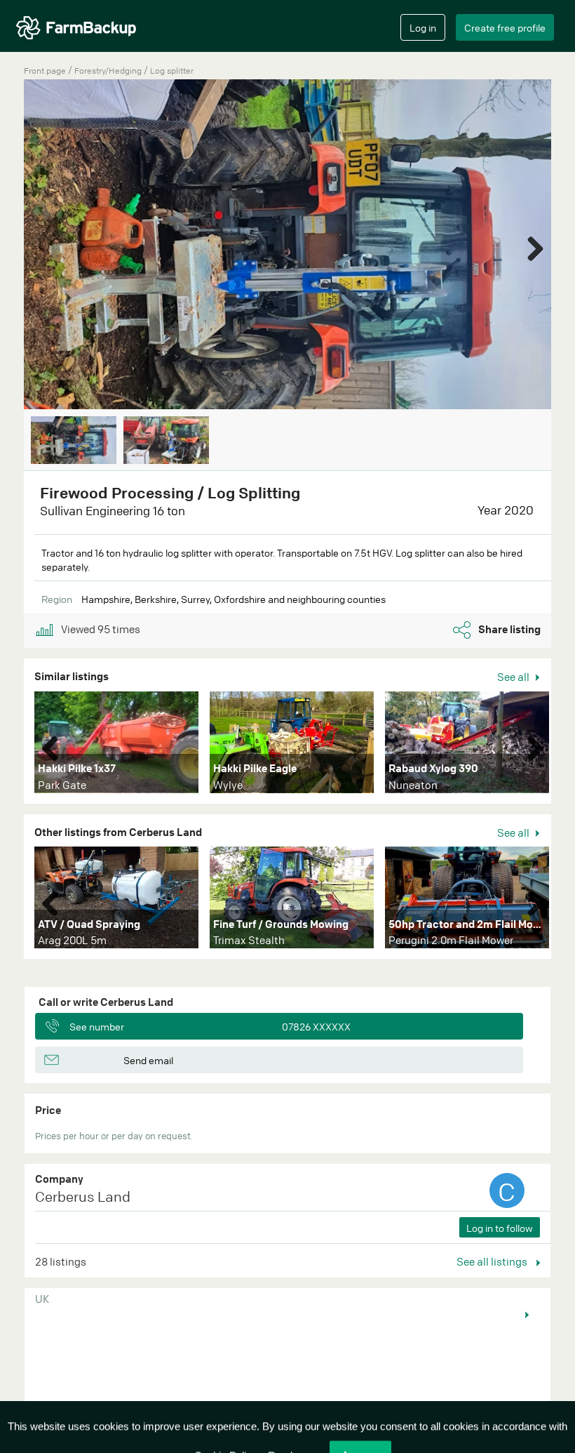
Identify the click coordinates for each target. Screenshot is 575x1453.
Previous (55, 745)
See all (514, 677)
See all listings (492, 1261)
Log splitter (172, 70)
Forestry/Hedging (109, 70)
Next (530, 245)
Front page (45, 70)
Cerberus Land (82, 1196)
